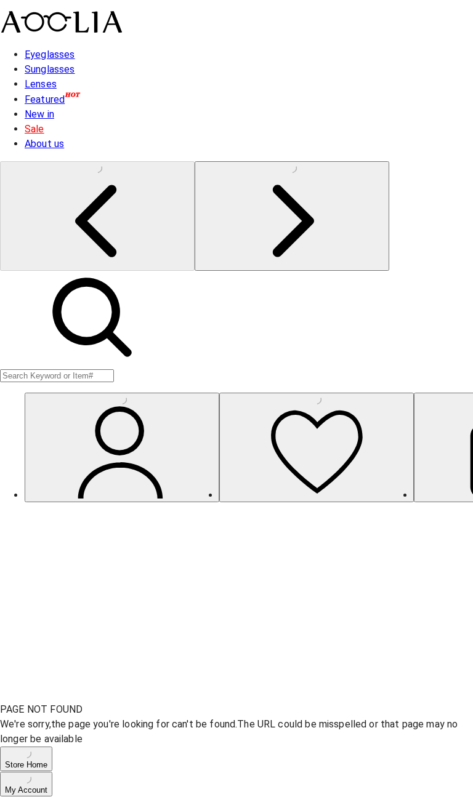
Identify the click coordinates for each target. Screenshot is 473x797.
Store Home (26, 764)
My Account (26, 790)
